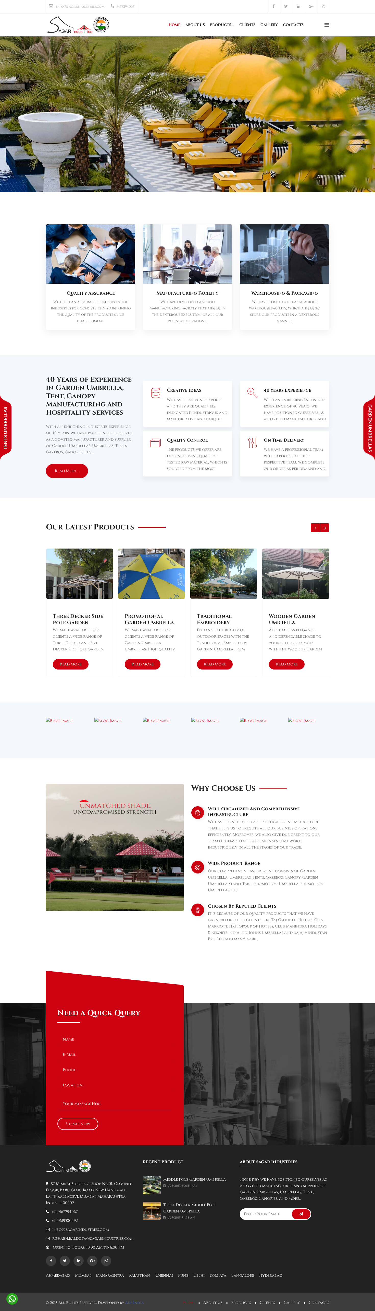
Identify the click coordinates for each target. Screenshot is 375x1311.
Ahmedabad (58, 1275)
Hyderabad (270, 1275)
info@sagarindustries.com (80, 6)
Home (174, 24)
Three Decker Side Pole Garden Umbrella (78, 620)
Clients (247, 24)
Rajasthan (139, 1275)
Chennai (164, 1275)
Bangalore (242, 1275)
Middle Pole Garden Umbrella (194, 1179)
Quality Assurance (91, 293)
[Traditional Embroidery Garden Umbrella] (223, 587)
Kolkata (218, 1275)
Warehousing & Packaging (284, 293)
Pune (183, 1275)
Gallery (269, 24)
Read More (71, 664)
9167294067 (125, 6)
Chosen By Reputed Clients (242, 906)
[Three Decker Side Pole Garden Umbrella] (79, 587)
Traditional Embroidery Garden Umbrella (221, 620)
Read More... (67, 471)
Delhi (199, 1275)
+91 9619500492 (65, 1220)
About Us (195, 24)
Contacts (293, 24)
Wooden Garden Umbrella (292, 619)
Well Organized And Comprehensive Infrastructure (254, 812)
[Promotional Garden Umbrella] (151, 587)
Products (220, 24)
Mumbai (83, 1275)
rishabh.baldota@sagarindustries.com (92, 1238)
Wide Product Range (234, 863)
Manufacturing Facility (187, 293)
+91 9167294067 (65, 1211)
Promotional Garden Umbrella (149, 619)
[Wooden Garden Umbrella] (295, 587)
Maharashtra (110, 1275)
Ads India (134, 1302)
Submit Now (78, 1124)
